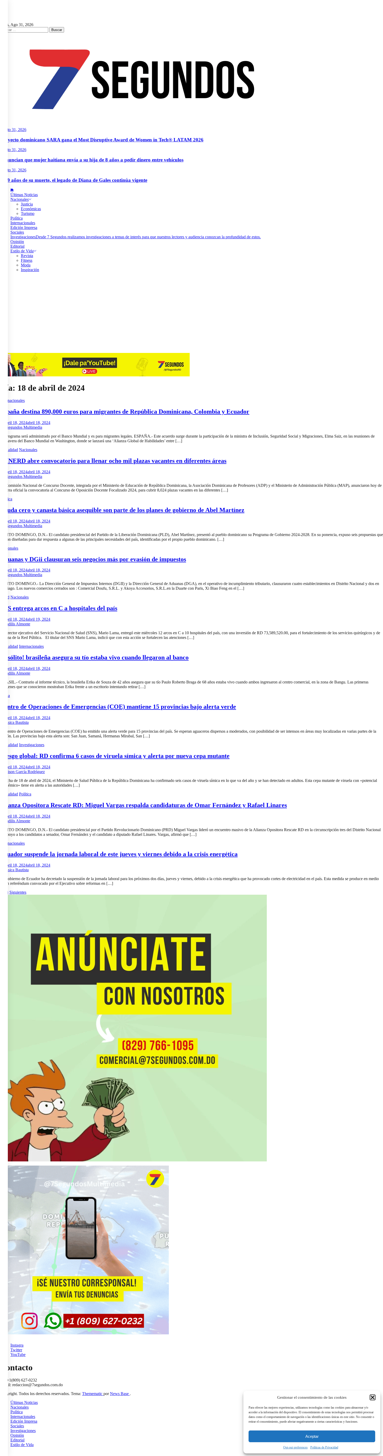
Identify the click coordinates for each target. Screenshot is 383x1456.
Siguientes (17, 892)
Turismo (27, 213)
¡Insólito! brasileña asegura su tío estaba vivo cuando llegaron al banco (94, 657)
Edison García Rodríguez (24, 771)
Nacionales (19, 199)
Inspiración (30, 269)
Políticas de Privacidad (324, 1447)
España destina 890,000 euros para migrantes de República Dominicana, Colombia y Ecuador (124, 411)
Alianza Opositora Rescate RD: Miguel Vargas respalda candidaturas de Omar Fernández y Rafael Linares (143, 805)
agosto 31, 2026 (13, 129)
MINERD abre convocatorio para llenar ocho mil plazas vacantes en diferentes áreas (113, 460)
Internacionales (22, 223)
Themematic (92, 1393)
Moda (25, 265)
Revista (27, 255)
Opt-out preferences (295, 1447)
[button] (372, 1397)
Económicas (31, 209)
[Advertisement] (191, 313)
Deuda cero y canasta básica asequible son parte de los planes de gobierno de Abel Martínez (122, 510)
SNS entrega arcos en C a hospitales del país (58, 608)
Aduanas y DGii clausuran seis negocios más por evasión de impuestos (93, 559)
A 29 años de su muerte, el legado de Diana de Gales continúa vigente (73, 180)
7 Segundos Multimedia (22, 427)
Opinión (17, 241)
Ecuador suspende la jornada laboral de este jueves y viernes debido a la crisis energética (119, 854)
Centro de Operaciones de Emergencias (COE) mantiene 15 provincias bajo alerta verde (118, 706)
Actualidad (9, 449)
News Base (120, 1393)
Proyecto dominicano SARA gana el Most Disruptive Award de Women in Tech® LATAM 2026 (101, 139)
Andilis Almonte (16, 624)
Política (16, 218)
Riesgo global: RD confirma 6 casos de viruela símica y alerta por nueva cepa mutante (115, 755)
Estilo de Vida (22, 251)
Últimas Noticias (24, 194)
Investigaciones (135, 237)
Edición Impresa (23, 227)
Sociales (17, 232)
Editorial (17, 246)
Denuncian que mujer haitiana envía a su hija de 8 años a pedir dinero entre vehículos (91, 160)
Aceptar (312, 1436)
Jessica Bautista (16, 722)
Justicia (27, 204)
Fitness (26, 260)
